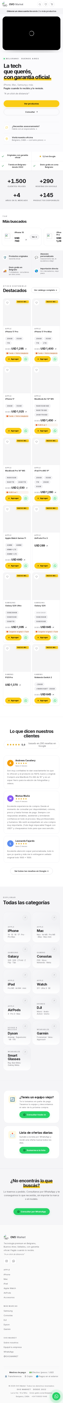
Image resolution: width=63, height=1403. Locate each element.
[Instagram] (6, 1261)
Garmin (7, 1329)
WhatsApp (9, 1351)
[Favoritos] (45, 4)
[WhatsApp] (26, 359)
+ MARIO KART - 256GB (45, 689)
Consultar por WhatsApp (33, 1211)
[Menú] (58, 4)
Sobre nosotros (11, 1342)
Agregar (15, 359)
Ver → (34, 237)
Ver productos (31, 103)
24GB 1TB (22, 482)
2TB (44, 343)
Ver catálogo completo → (45, 290)
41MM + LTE (11, 549)
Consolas (8, 1315)
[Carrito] (52, 4)
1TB (8, 343)
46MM (18, 545)
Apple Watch (10, 1288)
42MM (9, 545)
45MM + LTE (12, 554)
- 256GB (39, 684)
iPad (6, 1283)
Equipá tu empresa (13, 1347)
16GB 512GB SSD (42, 406)
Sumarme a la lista (36, 1150)
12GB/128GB (40, 612)
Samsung (8, 1311)
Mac (6, 1279)
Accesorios (9, 1297)
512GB (19, 338)
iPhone (7, 1274)
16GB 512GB (11, 478)
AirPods (7, 1293)
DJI (5, 1320)
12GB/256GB (12, 612)
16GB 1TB (10, 482)
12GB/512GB (12, 617)
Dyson (7, 1324)
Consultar (30, 112)
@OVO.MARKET (11, 1356)
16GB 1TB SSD (41, 410)
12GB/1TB (10, 621)
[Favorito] (7, 302)
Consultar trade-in (36, 1114)
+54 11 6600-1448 (39, 1396)
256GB (9, 338)
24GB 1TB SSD (41, 415)
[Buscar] (39, 4)
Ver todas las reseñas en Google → (31, 871)
